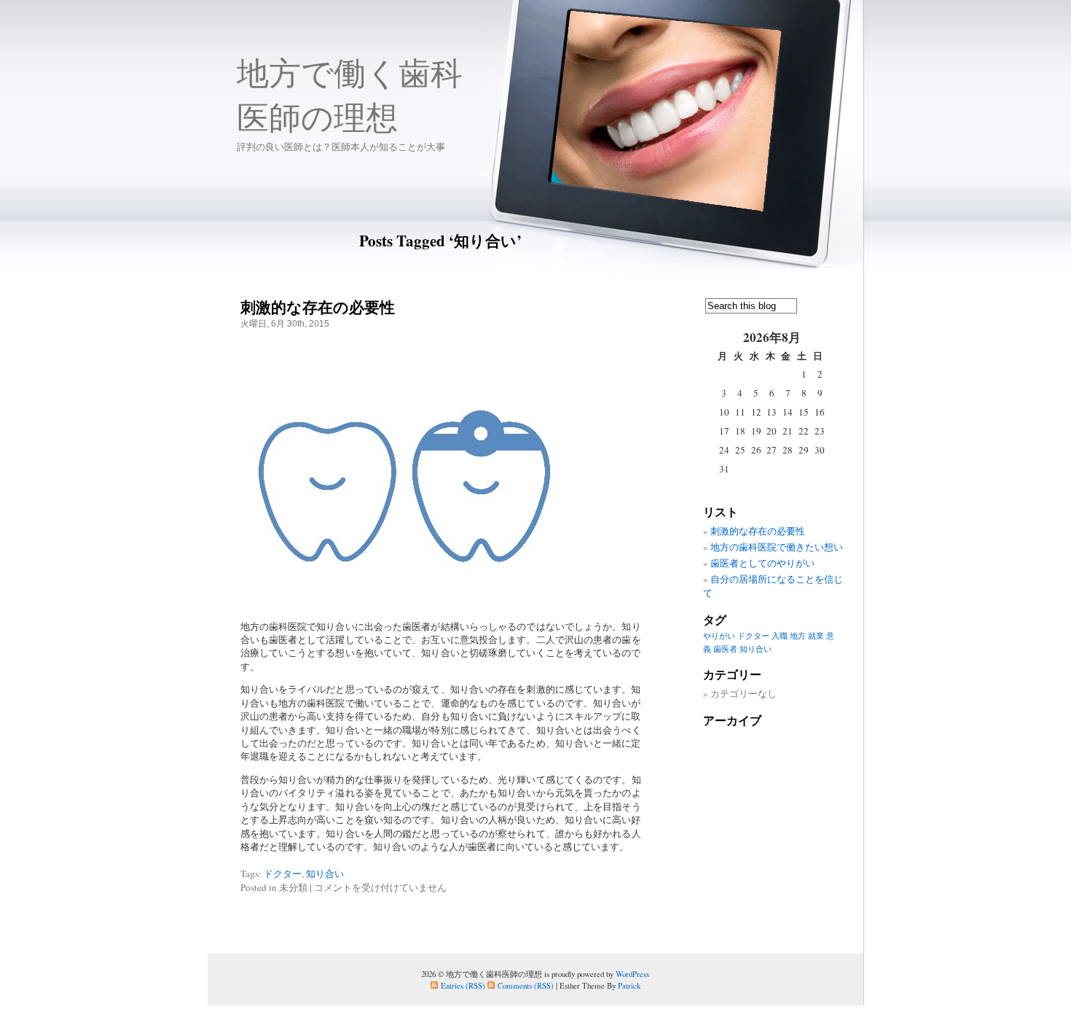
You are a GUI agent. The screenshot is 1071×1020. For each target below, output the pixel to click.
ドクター (283, 873)
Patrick (629, 985)
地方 (798, 636)
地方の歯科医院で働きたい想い (776, 546)
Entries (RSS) (463, 985)
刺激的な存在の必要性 (317, 306)
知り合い (325, 873)
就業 (816, 636)
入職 (780, 636)
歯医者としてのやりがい (762, 562)
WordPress (632, 973)
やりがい (719, 636)
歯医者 (725, 649)
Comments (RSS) (526, 985)
